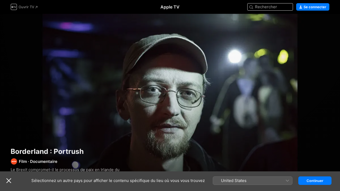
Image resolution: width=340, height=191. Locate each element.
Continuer (315, 181)
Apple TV (170, 7)
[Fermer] (8, 180)
